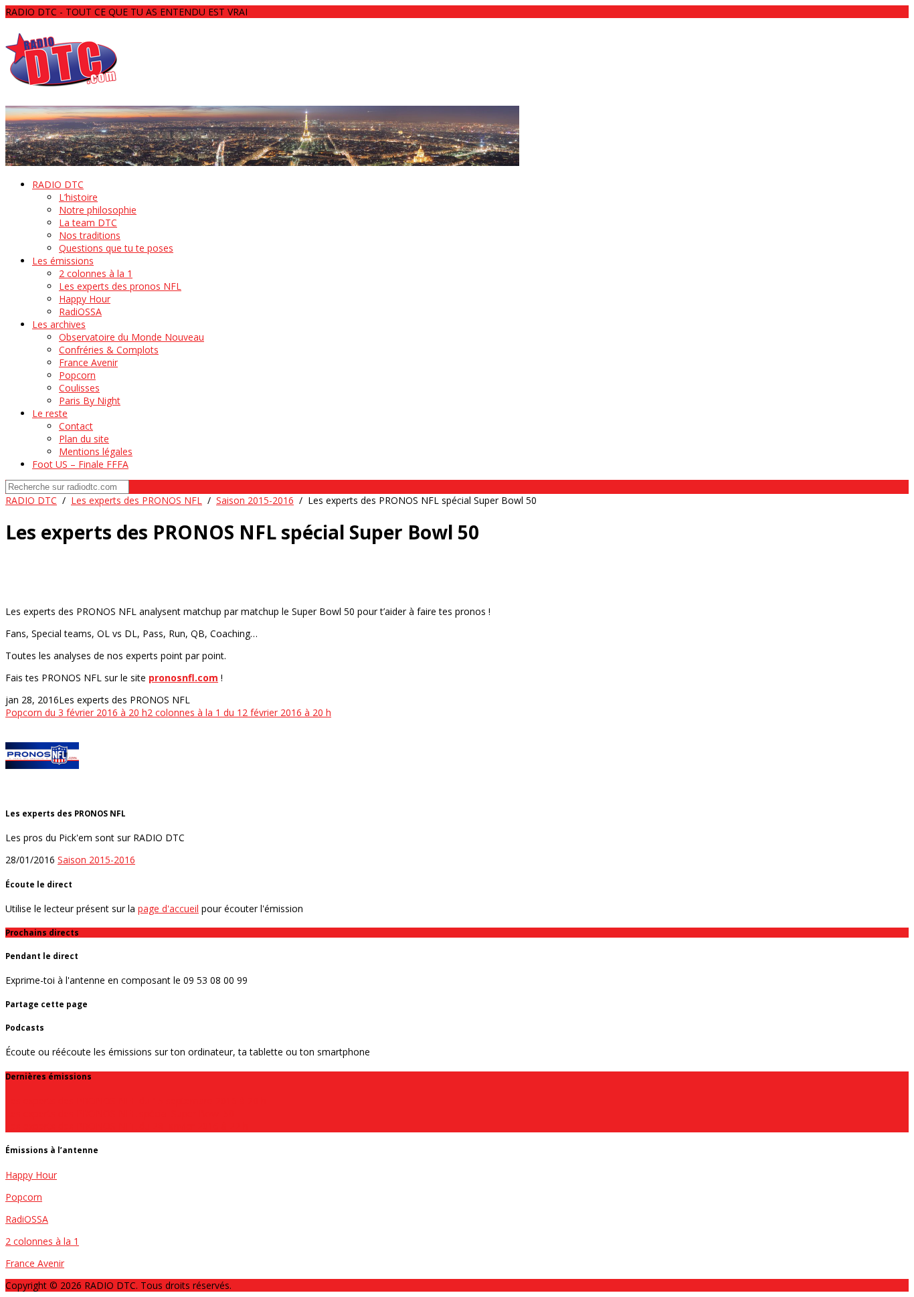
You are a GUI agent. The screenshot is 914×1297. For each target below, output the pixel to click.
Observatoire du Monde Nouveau (131, 337)
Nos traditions (89, 235)
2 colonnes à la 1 (95, 273)
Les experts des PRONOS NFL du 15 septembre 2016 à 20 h (135, 1100)
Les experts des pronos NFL (120, 286)
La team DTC (88, 222)
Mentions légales (95, 451)
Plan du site (84, 438)
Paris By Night (89, 400)
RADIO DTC (58, 184)
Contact (76, 426)
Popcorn (77, 375)
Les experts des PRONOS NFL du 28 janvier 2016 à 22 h (126, 1126)
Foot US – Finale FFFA (80, 464)
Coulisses (79, 387)
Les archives (59, 324)
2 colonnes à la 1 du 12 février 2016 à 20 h (239, 712)
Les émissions (63, 260)
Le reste (50, 413)
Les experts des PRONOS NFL (136, 500)
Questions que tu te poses (116, 248)
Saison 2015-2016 (255, 500)
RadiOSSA (80, 311)
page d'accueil (168, 908)
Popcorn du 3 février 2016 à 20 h (76, 712)
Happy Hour (84, 298)
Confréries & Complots (109, 349)
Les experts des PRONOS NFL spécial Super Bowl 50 (119, 1113)
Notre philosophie (97, 209)
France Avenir (88, 362)
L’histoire (78, 197)
